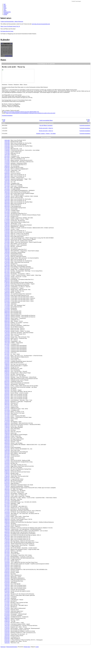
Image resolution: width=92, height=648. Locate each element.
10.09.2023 (7, 225)
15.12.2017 (7, 348)
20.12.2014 (7, 502)
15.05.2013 (7, 569)
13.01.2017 (7, 407)
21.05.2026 (7, 147)
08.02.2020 (7, 266)
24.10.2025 (7, 161)
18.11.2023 (7, 216)
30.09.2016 (7, 423)
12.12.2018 (7, 305)
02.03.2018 (7, 337)
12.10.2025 (7, 163)
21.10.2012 (7, 611)
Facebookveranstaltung (7, 115)
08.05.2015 (7, 480)
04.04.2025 (7, 173)
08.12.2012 (7, 599)
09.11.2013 (7, 558)
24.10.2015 (7, 463)
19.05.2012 (7, 634)
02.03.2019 (7, 299)
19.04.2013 (7, 571)
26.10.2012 (7, 609)
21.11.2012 (7, 602)
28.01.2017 (7, 404)
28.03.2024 (7, 203)
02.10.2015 (7, 469)
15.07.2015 (7, 474)
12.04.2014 (7, 530)
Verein (4, 10)
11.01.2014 (7, 549)
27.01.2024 (7, 210)
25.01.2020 (7, 268)
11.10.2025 (7, 164)
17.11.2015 (7, 459)
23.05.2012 (7, 632)
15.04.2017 (7, 385)
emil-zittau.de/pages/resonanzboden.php (41, 24)
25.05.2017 (7, 375)
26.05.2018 (7, 322)
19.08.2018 (7, 318)
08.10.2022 (7, 248)
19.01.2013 (7, 592)
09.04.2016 (7, 443)
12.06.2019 (7, 285)
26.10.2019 (7, 275)
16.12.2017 (7, 347)
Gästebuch (5, 13)
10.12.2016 (7, 411)
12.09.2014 (7, 523)
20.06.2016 (7, 431)
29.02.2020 (7, 263)
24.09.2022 (7, 249)
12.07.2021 (7, 256)
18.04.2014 (7, 529)
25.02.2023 (7, 239)
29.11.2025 (7, 159)
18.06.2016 (7, 433)
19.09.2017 (7, 364)
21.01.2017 (7, 405)
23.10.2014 (7, 513)
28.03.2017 (7, 388)
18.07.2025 (7, 169)
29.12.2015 (7, 454)
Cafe (4, 9)
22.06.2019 (7, 283)
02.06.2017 (7, 372)
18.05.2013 (7, 566)
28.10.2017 (7, 357)
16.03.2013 (7, 581)
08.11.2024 (7, 187)
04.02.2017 (7, 403)
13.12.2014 (7, 503)
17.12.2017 (7, 345)
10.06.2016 (7, 436)
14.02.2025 (7, 180)
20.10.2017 (7, 358)
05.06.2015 (7, 479)
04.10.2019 (7, 276)
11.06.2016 (7, 434)
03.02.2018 (7, 339)
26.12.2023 (7, 212)
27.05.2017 (7, 374)
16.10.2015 (7, 464)
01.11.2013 (7, 560)
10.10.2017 (7, 361)
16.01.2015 (7, 499)
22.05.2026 (7, 144)
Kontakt (5, 14)
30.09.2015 (7, 470)
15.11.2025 (7, 160)
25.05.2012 (7, 631)
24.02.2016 (7, 450)
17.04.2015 (7, 486)
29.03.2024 (7, 202)
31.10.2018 (7, 306)
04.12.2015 (7, 457)
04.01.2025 (7, 181)
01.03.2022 (7, 253)
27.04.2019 (7, 291)
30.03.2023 (7, 235)
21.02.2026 (7, 151)
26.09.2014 (7, 520)
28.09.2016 (7, 424)
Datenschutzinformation (11, 646)
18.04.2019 (7, 292)
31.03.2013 (7, 573)
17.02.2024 (7, 209)
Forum (4, 8)
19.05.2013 (7, 565)
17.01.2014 (7, 548)
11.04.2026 (7, 150)
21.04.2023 (7, 229)
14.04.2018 (7, 328)
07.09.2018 (7, 314)
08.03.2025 (7, 177)
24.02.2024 (7, 207)
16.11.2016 (7, 415)
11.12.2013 (7, 555)
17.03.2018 (7, 334)
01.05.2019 (7, 289)
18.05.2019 (7, 286)
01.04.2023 (7, 230)
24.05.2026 (7, 141)
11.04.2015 (7, 487)
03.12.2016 (7, 413)
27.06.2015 (7, 476)
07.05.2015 (7, 482)
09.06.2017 (7, 371)
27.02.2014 (7, 539)
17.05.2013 (7, 568)
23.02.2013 (7, 583)
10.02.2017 (7, 401)
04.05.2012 (7, 639)
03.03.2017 (7, 397)
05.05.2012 (7, 638)
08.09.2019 (7, 281)
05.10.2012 (7, 614)
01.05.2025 (7, 170)
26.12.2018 (7, 302)
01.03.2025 (7, 179)
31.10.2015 (7, 460)
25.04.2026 (7, 148)
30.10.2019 (7, 273)
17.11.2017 (7, 355)
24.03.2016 (7, 446)
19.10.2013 (7, 562)
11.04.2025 (7, 171)
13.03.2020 (7, 260)
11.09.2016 (7, 427)
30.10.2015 (7, 461)
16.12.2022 (7, 242)
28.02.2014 (7, 538)
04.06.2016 (7, 437)
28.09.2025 (7, 166)
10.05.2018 (7, 325)
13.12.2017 (7, 351)
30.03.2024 (7, 200)
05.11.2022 (7, 246)
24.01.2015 (7, 497)
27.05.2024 (7, 193)
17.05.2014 (7, 525)
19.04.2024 (7, 197)
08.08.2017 (7, 368)
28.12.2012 (7, 595)
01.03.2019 (7, 301)
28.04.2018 (7, 326)
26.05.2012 (7, 629)
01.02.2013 (7, 591)
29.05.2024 (7, 192)
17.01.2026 (7, 153)
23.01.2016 (7, 453)
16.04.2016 (7, 441)
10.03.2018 (7, 335)
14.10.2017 (7, 360)
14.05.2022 (7, 252)
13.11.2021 (7, 255)
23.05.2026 (7, 143)
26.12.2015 (7, 456)
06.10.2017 (7, 362)
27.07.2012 (7, 624)
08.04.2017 (7, 387)
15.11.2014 (7, 507)
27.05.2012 (7, 628)
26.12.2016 (7, 410)
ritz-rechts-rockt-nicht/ (30, 113)
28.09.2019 (7, 278)
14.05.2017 (7, 378)
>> (11, 43)
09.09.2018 (7, 311)
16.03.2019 (7, 296)
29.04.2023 (7, 227)
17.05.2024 (7, 194)
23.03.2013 (7, 578)
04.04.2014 (7, 532)
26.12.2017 (7, 344)
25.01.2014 (7, 546)
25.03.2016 (7, 444)
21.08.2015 (7, 473)
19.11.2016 (7, 414)
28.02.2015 (7, 489)
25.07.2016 (7, 428)
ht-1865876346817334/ (21, 111)
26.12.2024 (7, 183)
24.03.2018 (7, 332)
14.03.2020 (7, 259)
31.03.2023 (7, 232)
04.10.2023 (7, 222)
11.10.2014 (7, 516)
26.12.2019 (7, 269)
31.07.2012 (7, 622)
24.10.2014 (7, 512)
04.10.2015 (7, 467)
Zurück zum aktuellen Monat (46, 120)
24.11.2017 (7, 354)
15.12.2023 (7, 214)
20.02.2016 (7, 451)
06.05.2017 (7, 381)
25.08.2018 (7, 315)
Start (4, 4)
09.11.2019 (7, 272)
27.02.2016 (7, 449)
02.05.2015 (7, 483)
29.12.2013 (7, 550)
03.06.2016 (7, 438)
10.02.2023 (7, 240)
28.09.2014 (7, 519)
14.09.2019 (7, 279)
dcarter (37, 646)
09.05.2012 (7, 637)
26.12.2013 (7, 553)
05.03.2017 (7, 394)
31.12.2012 (7, 594)
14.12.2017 (7, 349)
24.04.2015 (7, 484)
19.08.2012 (7, 619)
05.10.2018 (7, 309)
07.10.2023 (7, 220)
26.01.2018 (7, 341)
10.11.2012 (7, 605)
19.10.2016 (7, 420)
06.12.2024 (7, 184)
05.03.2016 (7, 447)
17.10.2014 (7, 515)
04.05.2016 (7, 440)
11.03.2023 (7, 237)
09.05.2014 (7, 526)
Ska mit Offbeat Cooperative (45, 125)
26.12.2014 (7, 500)
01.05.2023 (7, 226)
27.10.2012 (7, 608)
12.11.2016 (7, 417)
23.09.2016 (7, 426)
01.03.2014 (7, 536)
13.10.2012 (7, 612)
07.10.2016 (7, 421)
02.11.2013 (7, 559)
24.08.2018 (7, 316)
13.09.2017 (7, 365)
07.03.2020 (7, 262)
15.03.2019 (7, 298)
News (4, 5)
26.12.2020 (7, 258)
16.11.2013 (7, 556)
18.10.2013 (7, 563)
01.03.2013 (7, 582)
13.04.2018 (7, 329)
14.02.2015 (7, 492)
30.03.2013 (7, 575)
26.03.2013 (7, 576)
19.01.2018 (7, 342)
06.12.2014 (7, 505)
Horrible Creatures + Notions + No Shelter (46, 133)
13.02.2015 (7, 493)
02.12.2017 (7, 352)
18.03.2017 (7, 391)
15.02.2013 (7, 586)
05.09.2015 (7, 471)
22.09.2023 (7, 223)
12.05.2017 (7, 380)
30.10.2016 (7, 418)
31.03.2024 (7, 199)
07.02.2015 (7, 494)
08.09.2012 (7, 618)
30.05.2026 (7, 140)
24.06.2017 (7, 370)
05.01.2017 (7, 408)
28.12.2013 (7, 552)
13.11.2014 (7, 509)
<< (1, 43)
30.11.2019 (7, 270)
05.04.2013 (7, 572)
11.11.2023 (7, 217)
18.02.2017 (7, 400)
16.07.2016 (7, 430)
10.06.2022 (7, 250)
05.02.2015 (7, 496)
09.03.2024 (7, 206)
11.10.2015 (7, 466)
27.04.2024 (7, 196)
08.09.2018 (7, 312)
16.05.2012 (7, 635)
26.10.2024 (7, 189)
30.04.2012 (7, 642)
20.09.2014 (7, 522)
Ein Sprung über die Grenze (7, 31)
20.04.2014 (7, 527)
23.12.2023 (7, 213)
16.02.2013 (7, 585)
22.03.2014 (7, 533)
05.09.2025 (7, 167)
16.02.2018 (7, 338)
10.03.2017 (7, 393)
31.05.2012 (7, 627)
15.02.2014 (7, 542)
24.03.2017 (7, 390)
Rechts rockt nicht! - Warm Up (46, 128)
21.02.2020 (7, 265)
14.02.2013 (7, 588)
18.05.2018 (7, 324)
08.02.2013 (7, 589)
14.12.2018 (7, 304)
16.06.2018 (7, 319)
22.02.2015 (7, 490)
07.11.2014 (7, 510)
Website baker (27, 646)
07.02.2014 (7, 543)
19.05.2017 (7, 377)
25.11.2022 (7, 245)
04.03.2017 (7, 395)
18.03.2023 (7, 236)
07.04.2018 (7, 331)
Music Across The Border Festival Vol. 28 (10, 26)
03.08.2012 (7, 621)
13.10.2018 (7, 308)
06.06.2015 (7, 477)
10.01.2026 (7, 154)
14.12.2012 (7, 598)
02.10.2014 (7, 517)
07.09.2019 (7, 282)
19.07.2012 (7, 625)
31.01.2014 (7, 545)
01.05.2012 (7, 641)
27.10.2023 (7, 219)
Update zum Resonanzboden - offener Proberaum (12, 21)
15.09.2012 (7, 616)
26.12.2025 (7, 156)
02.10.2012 (7, 615)
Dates (4, 6)
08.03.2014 (7, 535)
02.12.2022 (7, 243)
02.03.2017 (7, 398)
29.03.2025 (7, 174)
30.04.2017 (7, 384)
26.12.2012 (7, 596)
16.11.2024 (7, 186)
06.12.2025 (7, 157)
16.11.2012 (7, 604)
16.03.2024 (7, 204)
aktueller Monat (8, 55)
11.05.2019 (7, 288)
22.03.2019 (7, 295)
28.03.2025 (7, 176)
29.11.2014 (7, 506)
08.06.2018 (7, 321)
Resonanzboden (7, 11)
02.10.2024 (7, 190)
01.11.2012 (7, 606)
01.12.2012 (7, 601)
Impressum (3, 646)
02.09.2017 (7, 367)
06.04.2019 (7, 293)
